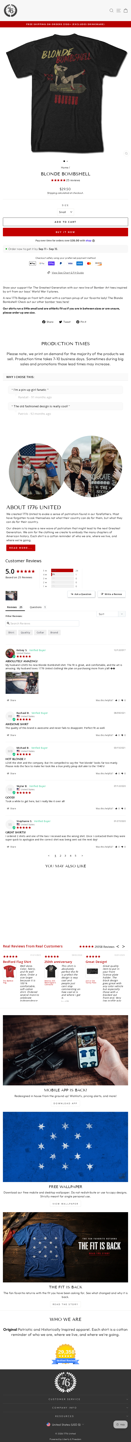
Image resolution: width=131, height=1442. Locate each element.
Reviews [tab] (12, 607)
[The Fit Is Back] (65, 1247)
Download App (65, 1103)
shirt (11, 632)
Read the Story (65, 1304)
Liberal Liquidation (91, 982)
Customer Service (65, 1399)
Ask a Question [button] (83, 594)
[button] (117, 700)
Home (64, 167)
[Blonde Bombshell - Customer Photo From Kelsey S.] (11, 595)
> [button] (82, 855)
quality (25, 632)
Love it (91, 962)
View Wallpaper (65, 1203)
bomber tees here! (57, 302)
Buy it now (65, 232)
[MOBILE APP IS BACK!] (65, 1050)
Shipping (52, 192)
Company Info (64, 1407)
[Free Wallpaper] (65, 1147)
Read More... (20, 547)
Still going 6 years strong (64, 962)
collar (40, 632)
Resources (64, 1416)
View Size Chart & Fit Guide (68, 272)
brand (54, 632)
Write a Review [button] (113, 594)
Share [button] (13, 700)
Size (65, 205)
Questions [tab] (36, 607)
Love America (50, 981)
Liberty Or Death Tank (9, 978)
